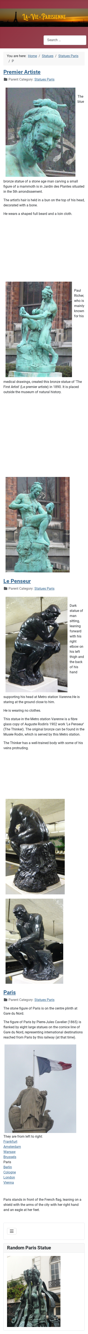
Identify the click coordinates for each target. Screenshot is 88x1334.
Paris (9, 992)
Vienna (8, 1182)
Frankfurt (10, 1142)
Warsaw (9, 1152)
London (9, 1177)
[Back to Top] (80, 1326)
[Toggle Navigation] (11, 1231)
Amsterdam (12, 1147)
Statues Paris (44, 79)
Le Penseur (17, 581)
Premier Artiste (22, 72)
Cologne (9, 1172)
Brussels (9, 1157)
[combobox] (65, 40)
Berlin (7, 1167)
